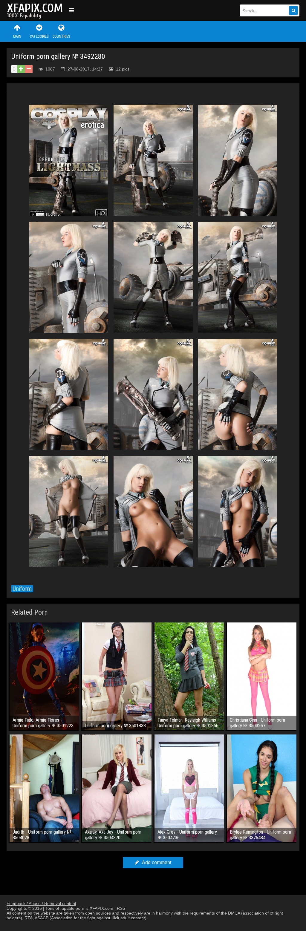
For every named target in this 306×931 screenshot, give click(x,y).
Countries (61, 36)
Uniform (22, 588)
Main (17, 36)
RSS (121, 908)
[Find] (293, 10)
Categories (39, 36)
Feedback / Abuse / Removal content (41, 903)
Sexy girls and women (36, 10)
